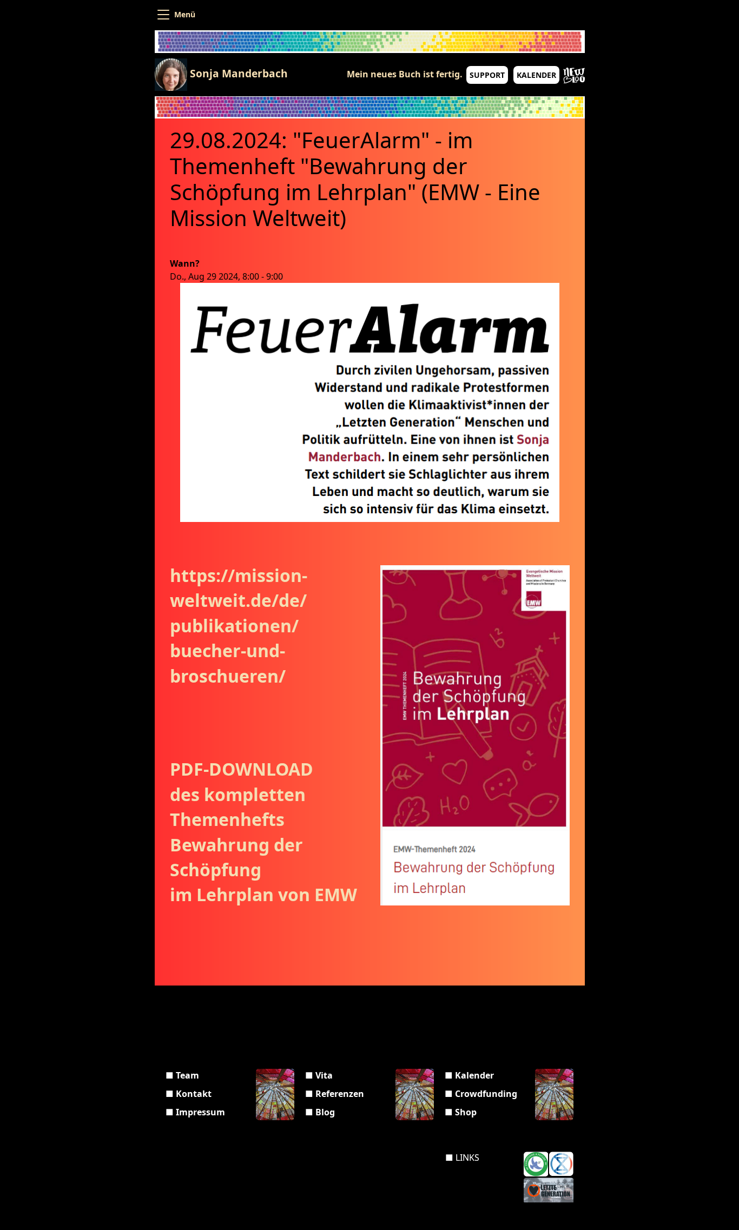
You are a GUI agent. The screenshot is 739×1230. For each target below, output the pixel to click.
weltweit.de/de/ (238, 600)
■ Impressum (195, 1112)
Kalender (536, 75)
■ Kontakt (189, 1094)
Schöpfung (218, 869)
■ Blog (320, 1112)
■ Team (182, 1075)
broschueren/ (228, 675)
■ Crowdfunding (481, 1094)
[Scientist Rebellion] (561, 1164)
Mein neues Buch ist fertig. (405, 74)
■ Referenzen (334, 1094)
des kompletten (240, 794)
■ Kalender (469, 1075)
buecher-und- (227, 650)
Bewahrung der (238, 844)
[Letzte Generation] (548, 1190)
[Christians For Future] (536, 1164)
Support (487, 75)
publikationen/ (234, 625)
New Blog (574, 76)
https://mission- (238, 575)
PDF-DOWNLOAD (244, 769)
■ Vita (319, 1075)
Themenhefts (227, 819)
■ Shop (461, 1112)
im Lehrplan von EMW (263, 894)
